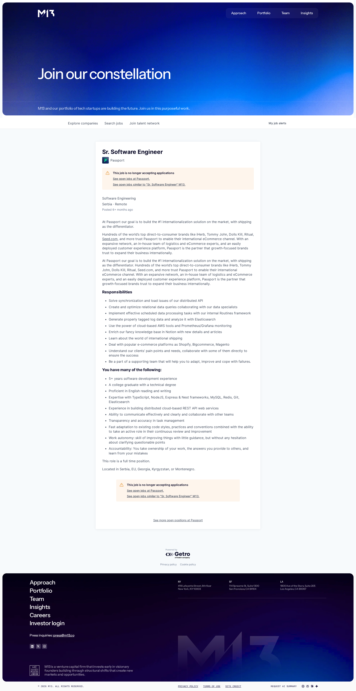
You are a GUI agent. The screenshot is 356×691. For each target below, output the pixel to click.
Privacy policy (168, 564)
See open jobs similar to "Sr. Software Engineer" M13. (149, 184)
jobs (113, 123)
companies (83, 123)
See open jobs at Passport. (131, 178)
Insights (307, 13)
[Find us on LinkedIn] (32, 646)
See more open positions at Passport (178, 520)
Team (285, 13)
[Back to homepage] (46, 13)
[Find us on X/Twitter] (38, 646)
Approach (238, 13)
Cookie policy (188, 564)
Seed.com (110, 239)
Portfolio (263, 13)
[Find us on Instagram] (44, 646)
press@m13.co (63, 635)
